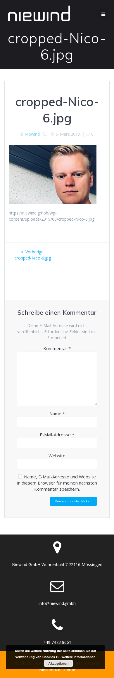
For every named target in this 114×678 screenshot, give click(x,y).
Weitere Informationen (78, 657)
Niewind (32, 134)
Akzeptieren (58, 663)
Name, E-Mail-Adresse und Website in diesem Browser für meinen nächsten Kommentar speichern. (57, 483)
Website (57, 456)
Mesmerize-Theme (57, 669)
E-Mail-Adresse (57, 434)
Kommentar (57, 348)
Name (57, 413)
